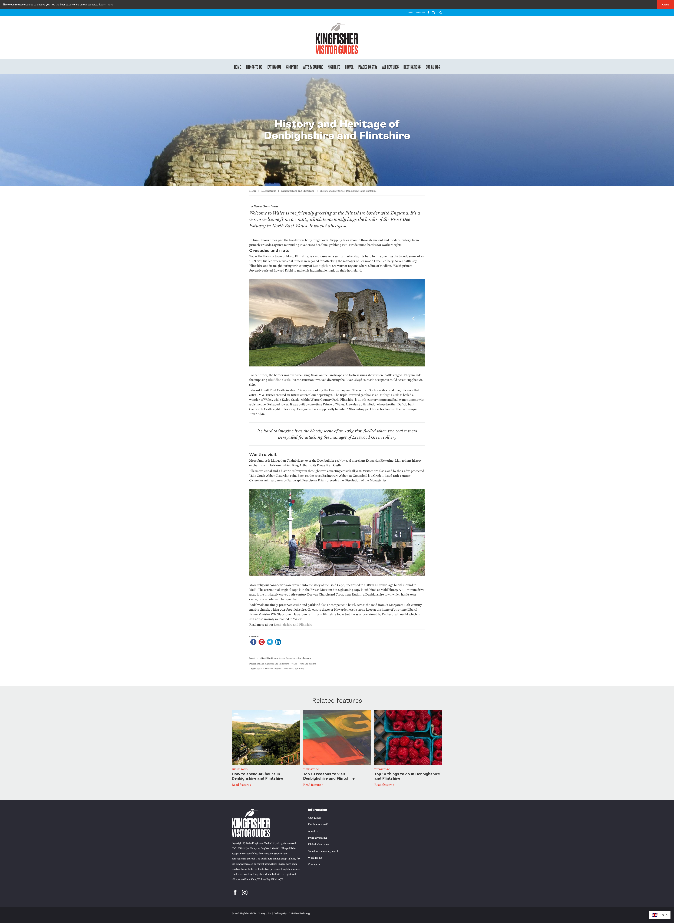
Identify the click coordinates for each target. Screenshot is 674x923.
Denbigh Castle (388, 394)
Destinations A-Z (318, 824)
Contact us (314, 864)
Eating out (274, 67)
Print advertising (317, 837)
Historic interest (273, 668)
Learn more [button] (106, 4)
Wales (294, 663)
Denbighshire (322, 265)
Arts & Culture (313, 67)
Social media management (323, 851)
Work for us (315, 857)
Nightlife (334, 67)
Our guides (433, 67)
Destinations (412, 67)
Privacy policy (265, 913)
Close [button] (665, 4)
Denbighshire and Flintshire (298, 191)
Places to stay (367, 67)
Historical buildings (294, 668)
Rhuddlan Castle (279, 379)
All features (390, 67)
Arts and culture (308, 663)
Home (237, 67)
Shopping (292, 67)
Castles (258, 668)
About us (313, 831)
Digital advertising (318, 844)
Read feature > (242, 784)
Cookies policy (280, 913)
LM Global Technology (299, 913)
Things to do (254, 67)
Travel (349, 67)
